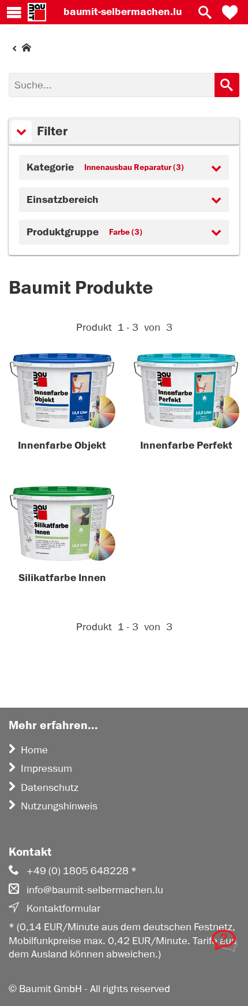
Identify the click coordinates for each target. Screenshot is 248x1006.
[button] (230, 12)
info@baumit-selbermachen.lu (95, 889)
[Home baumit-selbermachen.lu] (37, 12)
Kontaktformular (63, 908)
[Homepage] (20, 50)
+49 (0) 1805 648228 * (82, 870)
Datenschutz (49, 787)
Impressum (46, 768)
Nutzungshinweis (59, 806)
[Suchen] (227, 85)
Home (34, 750)
